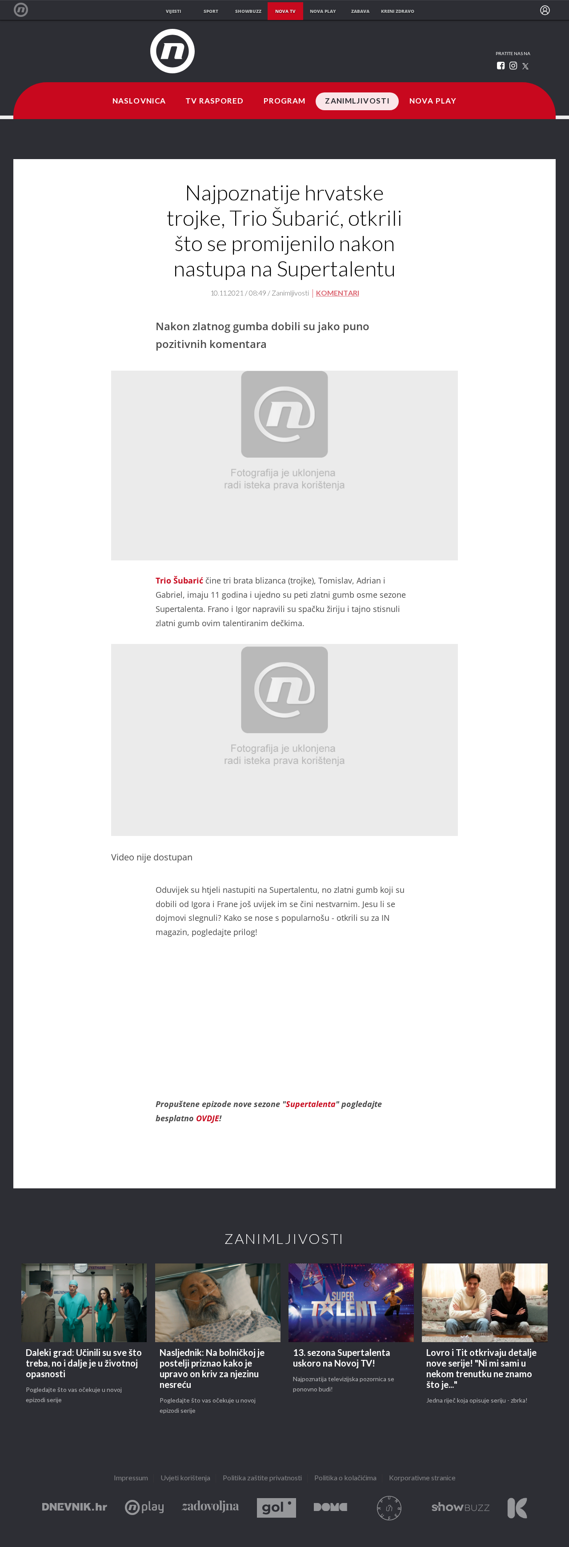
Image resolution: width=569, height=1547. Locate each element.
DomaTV (330, 1508)
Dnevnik (74, 1508)
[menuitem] (545, 10)
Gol (276, 1508)
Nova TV (25, 10)
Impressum (131, 1478)
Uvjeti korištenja (185, 1478)
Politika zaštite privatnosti (262, 1478)
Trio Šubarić (179, 580)
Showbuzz (460, 1508)
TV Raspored (214, 101)
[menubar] (545, 10)
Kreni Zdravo (517, 1508)
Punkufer (389, 1508)
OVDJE (207, 1118)
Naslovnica (139, 101)
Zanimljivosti (357, 101)
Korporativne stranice (422, 1478)
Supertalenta (311, 1104)
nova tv (285, 11)
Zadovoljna (210, 1508)
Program (285, 101)
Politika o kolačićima (345, 1478)
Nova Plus (144, 1508)
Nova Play (433, 101)
